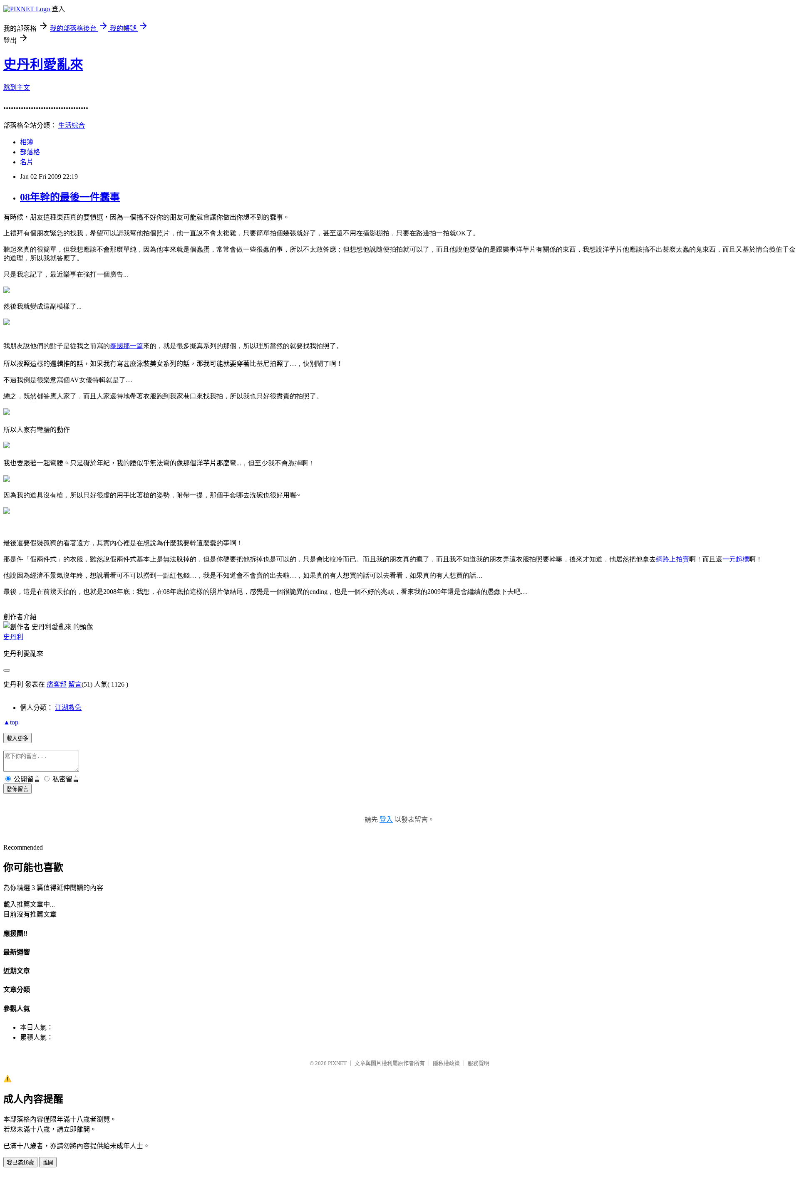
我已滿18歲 (20, 1162)
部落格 (30, 152)
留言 (75, 684)
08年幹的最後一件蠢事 (70, 197)
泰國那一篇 (126, 345)
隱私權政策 (446, 1063)
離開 (47, 1162)
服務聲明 (478, 1063)
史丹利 (13, 636)
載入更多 (17, 738)
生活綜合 (71, 125)
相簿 (26, 142)
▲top (10, 722)
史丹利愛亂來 (43, 64)
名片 (26, 162)
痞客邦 (57, 684)
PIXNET (337, 1063)
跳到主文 (16, 87)
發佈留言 (17, 789)
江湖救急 (68, 707)
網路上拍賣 (672, 559)
